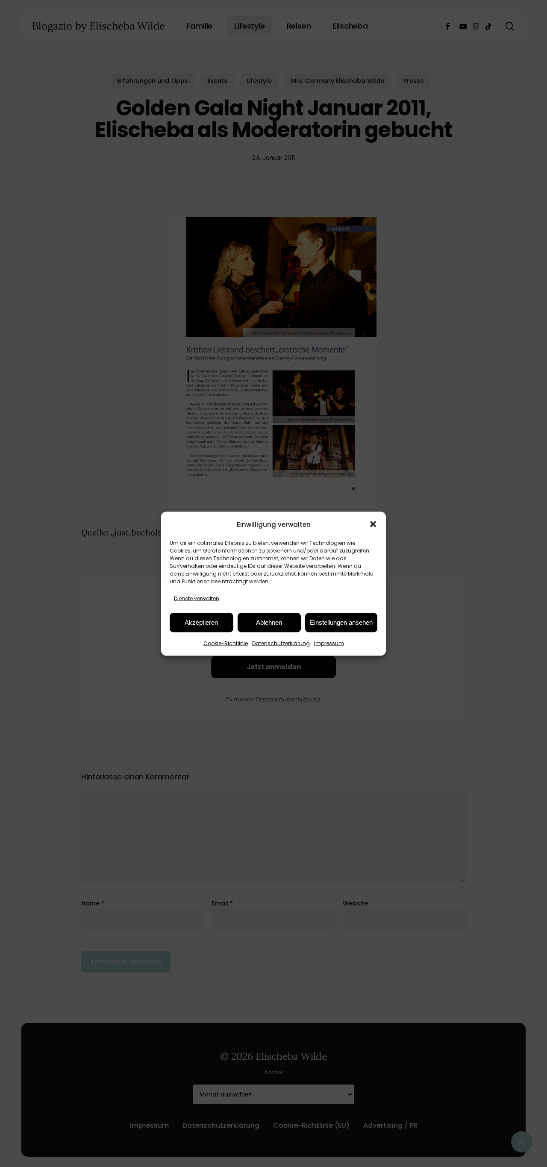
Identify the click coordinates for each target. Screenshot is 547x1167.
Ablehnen (269, 622)
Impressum (329, 643)
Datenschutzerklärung (281, 643)
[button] (373, 524)
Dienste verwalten (196, 598)
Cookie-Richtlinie (225, 643)
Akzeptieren (201, 622)
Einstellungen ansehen (341, 622)
